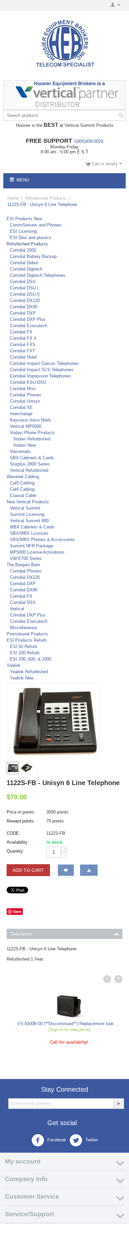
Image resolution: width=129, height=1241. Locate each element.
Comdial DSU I (24, 287)
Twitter (91, 1139)
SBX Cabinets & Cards (32, 457)
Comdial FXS (22, 344)
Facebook (56, 1139)
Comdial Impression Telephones (40, 375)
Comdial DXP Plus (28, 319)
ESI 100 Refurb (24, 652)
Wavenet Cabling (23, 476)
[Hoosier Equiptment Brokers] (64, 44)
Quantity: (15, 851)
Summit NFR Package (31, 545)
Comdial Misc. (23, 388)
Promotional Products (27, 633)
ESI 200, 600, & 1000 (30, 659)
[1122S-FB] (53, 720)
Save (17, 911)
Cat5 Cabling (22, 482)
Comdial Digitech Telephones (37, 275)
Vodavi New (24, 445)
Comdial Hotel (23, 357)
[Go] (118, 1104)
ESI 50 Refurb (23, 646)
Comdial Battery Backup (33, 256)
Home (13, 198)
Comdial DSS (23, 281)
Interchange (21, 413)
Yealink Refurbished (29, 671)
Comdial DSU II (25, 294)
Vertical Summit (25, 508)
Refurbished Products (45, 198)
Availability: (18, 842)
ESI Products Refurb (26, 640)
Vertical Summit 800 (29, 520)
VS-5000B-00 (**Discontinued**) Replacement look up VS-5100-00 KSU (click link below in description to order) (65, 1023)
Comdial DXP (23, 313)
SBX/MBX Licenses (29, 533)
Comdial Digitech (26, 269)
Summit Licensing (27, 514)
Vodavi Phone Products (32, 432)
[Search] (120, 116)
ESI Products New (24, 218)
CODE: (13, 833)
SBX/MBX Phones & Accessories (42, 539)
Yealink (14, 665)
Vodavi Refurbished (31, 438)
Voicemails (20, 451)
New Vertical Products (28, 501)
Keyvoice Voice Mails (30, 420)
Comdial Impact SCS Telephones (41, 369)
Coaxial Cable (23, 495)
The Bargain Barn (23, 564)
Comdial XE (21, 407)
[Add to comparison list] (89, 870)
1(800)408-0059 (88, 141)
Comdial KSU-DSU (28, 382)
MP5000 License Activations (37, 552)
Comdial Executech (28, 325)
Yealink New (21, 677)
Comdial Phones (25, 394)
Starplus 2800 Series (30, 464)
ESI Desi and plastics (31, 237)
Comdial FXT (22, 350)
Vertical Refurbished (29, 470)
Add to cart (28, 870)
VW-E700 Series (26, 558)
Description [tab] (21, 933)
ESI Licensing (23, 231)
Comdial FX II (23, 338)
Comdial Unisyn (25, 401)
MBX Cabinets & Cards (32, 526)
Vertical (17, 608)
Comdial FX (21, 331)
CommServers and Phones (36, 225)
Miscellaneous (23, 627)
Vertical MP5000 (25, 426)
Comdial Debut (24, 262)
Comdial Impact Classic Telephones (44, 363)
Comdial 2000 (23, 250)
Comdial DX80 (23, 306)
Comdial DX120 (25, 300)
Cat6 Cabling (22, 489)
